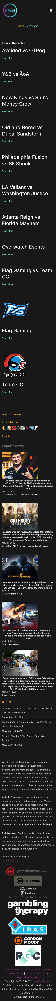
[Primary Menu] (51, 10)
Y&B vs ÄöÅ (15, 74)
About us (19, 969)
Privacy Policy (16, 973)
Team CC (12, 384)
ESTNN (9, 702)
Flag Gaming (16, 330)
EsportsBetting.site (41, 981)
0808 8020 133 (10, 860)
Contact (9, 969)
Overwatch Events (23, 247)
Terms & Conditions (36, 973)
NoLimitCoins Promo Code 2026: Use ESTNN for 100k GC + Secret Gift (27, 710)
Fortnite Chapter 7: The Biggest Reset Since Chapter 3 (24, 738)
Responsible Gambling (28, 977)
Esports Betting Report (38, 969)
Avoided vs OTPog (23, 50)
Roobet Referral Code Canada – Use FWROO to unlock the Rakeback (26, 724)
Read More (7, 58)
